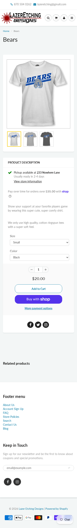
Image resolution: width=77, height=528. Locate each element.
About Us (8, 405)
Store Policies (11, 416)
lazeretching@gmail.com (51, 4)
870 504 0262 (22, 4)
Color (13, 251)
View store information (28, 181)
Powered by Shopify (56, 508)
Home (6, 31)
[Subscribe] (69, 468)
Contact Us (10, 424)
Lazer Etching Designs (31, 508)
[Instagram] (17, 482)
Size (12, 236)
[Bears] (38, 94)
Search (7, 420)
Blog (5, 428)
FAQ (5, 412)
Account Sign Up (13, 409)
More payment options (38, 308)
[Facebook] (8, 482)
